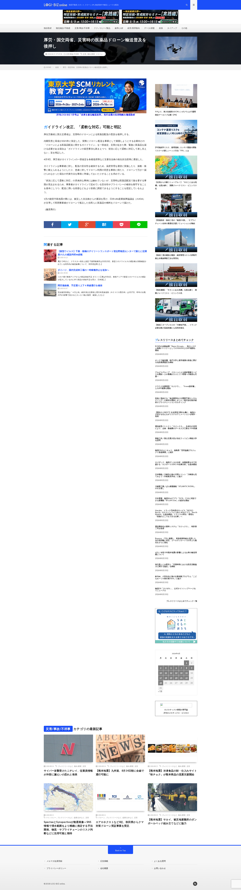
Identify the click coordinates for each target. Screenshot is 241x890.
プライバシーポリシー (56, 868)
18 (166, 678)
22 (186, 678)
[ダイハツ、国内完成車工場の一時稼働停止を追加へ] (50, 274)
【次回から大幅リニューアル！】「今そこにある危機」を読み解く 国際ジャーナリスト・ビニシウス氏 (176, 185)
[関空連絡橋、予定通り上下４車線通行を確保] (50, 290)
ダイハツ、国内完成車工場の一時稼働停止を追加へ (83, 270)
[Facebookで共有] (52, 224)
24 (161, 683)
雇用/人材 (119, 28)
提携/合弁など (79, 817)
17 (161, 678)
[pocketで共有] (121, 224)
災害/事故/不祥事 (82, 28)
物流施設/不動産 (63, 28)
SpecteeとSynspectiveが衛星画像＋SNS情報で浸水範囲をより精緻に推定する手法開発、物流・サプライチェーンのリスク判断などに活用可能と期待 (68, 827)
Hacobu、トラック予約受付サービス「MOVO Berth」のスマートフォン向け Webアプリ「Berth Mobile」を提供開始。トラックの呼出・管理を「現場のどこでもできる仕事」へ (176, 513)
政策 (161, 28)
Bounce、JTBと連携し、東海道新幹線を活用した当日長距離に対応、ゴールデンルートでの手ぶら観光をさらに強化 (176, 540)
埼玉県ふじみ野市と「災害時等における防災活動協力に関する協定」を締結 (176, 565)
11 (166, 673)
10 (161, 673)
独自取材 (48, 28)
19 (171, 678)
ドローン (99, 54)
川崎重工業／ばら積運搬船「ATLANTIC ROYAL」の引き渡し (175, 487)
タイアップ (172, 28)
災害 (84, 54)
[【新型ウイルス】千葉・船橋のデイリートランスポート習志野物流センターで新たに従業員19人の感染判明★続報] (50, 255)
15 (186, 673)
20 (176, 678)
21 (181, 678)
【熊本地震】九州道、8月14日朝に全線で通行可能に (120, 772)
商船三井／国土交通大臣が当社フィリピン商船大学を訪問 (176, 439)
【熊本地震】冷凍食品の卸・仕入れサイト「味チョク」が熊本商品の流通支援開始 (172, 772)
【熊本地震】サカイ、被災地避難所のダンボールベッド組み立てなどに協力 (172, 821)
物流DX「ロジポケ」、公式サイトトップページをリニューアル (175, 589)
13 (176, 673)
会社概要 (104, 868)
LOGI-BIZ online (58, 884)
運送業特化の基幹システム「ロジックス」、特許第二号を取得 (176, 527)
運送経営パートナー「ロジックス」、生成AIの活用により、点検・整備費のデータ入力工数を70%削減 (176, 427)
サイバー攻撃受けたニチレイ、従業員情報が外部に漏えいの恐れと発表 (68, 772)
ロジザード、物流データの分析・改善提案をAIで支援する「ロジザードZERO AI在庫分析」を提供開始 (176, 463)
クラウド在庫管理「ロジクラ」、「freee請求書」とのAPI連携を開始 (175, 387)
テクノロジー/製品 (102, 28)
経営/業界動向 (133, 28)
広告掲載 (104, 861)
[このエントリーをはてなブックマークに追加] (104, 224)
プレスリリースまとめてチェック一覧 (181, 601)
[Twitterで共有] (69, 224)
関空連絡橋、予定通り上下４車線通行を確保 (80, 285)
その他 (184, 28)
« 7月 (160, 691)
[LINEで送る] (138, 224)
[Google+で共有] (87, 224)
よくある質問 (160, 861)
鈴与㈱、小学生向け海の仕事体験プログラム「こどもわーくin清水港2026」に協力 (176, 577)
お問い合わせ (160, 868)
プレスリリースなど (65, 766)
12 (171, 673)
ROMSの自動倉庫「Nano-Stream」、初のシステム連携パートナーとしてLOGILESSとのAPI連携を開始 (175, 348)
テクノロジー (51, 817)
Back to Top (120, 850)
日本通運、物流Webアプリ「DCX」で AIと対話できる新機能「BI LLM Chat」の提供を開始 (175, 499)
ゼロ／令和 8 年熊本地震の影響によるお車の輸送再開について (176, 553)
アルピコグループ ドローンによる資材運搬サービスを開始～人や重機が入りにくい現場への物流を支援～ (176, 374)
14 (181, 673)
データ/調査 (149, 28)
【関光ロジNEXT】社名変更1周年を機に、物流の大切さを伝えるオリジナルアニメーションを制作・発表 (176, 414)
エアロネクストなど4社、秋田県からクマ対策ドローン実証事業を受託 (120, 823)
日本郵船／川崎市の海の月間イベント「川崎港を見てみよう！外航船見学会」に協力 (176, 475)
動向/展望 (91, 54)
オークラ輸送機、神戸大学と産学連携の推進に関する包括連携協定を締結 (176, 361)
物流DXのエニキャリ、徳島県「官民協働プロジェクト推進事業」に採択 (175, 451)
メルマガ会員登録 (54, 861)
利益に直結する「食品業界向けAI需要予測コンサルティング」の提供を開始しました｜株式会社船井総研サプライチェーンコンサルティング (176, 400)
